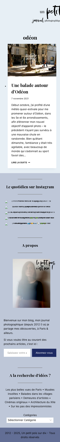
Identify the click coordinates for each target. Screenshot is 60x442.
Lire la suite (20, 162)
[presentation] (32, 60)
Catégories (30, 415)
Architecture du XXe (43, 402)
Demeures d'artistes (35, 398)
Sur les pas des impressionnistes (31, 406)
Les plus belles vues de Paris (24, 389)
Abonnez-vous (44, 352)
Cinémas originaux (16, 402)
